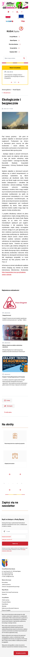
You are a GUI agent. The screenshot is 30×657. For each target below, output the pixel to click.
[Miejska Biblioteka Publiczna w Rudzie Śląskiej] (17, 483)
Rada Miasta (5, 604)
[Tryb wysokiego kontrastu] (8, 12)
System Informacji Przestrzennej (10, 592)
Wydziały (4, 606)
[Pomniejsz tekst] (13, 12)
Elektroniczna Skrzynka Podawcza (10, 608)
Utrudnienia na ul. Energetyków (15, 76)
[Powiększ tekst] (22, 12)
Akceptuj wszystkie (21, 653)
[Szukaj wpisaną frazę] (24, 58)
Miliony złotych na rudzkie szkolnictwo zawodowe (15, 338)
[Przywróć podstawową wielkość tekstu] (17, 11)
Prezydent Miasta (6, 602)
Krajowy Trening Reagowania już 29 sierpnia (15, 371)
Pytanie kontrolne (6, 537)
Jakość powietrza (6, 584)
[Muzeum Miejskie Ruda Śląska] (13, 483)
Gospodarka (13, 48)
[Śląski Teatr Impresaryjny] (21, 483)
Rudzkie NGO (13, 52)
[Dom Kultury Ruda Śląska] (26, 483)
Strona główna (6, 89)
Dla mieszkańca (13, 44)
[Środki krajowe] (8, 17)
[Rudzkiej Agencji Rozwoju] (8, 483)
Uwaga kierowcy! (15, 307)
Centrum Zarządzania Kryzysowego (10, 586)
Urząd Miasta (13, 36)
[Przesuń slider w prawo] (20, 474)
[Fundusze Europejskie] (21, 17)
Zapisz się (15, 543)
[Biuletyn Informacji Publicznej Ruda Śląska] (23, 21)
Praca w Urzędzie (6, 610)
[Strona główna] (15, 29)
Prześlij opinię (8, 412)
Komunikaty (5, 582)
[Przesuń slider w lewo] (10, 474)
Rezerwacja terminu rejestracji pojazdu (15, 439)
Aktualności (6, 93)
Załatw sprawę (5, 600)
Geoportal (4, 594)
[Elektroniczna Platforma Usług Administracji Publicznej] (9, 21)
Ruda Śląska (13, 40)
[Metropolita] (4, 483)
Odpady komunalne (15, 459)
